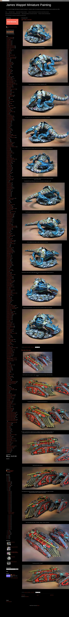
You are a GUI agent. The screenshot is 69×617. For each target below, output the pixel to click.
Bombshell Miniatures (10, 96)
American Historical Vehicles (11, 58)
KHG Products (9, 239)
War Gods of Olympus (10, 409)
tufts (7, 385)
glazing (8, 200)
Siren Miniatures (9, 346)
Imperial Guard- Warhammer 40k (11, 227)
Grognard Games (9, 209)
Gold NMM (8, 201)
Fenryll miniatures (9, 167)
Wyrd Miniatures (9, 450)
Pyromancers (9, 310)
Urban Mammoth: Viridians (10, 395)
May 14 (10, 511)
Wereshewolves (9, 431)
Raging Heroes (9, 312)
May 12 (10, 516)
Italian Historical (9, 233)
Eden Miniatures (9, 160)
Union (8, 392)
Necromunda (9, 273)
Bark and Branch (9, 73)
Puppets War (9, 309)
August (9, 486)
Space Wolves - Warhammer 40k (11, 359)
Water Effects (9, 428)
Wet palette (8, 432)
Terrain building (9, 376)
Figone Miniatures (9, 168)
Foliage (8, 174)
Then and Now (9, 380)
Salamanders (9, 332)
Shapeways (8, 342)
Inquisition (8, 230)
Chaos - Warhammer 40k (10, 107)
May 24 (10, 499)
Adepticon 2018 (9, 44)
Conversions (8, 124)
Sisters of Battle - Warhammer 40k (11, 347)
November (9, 483)
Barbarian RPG (9, 71)
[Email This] (35, 347)
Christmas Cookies (9, 108)
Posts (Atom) (27, 596)
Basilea (8, 74)
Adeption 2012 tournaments (11, 45)
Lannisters (8, 244)
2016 (8, 479)
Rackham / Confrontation (10, 311)
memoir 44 (8, 260)
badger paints (9, 69)
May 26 (10, 497)
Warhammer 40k (9, 411)
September (9, 485)
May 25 (10, 498)
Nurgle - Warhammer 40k (10, 280)
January (9, 534)
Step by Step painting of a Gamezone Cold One (29, 13)
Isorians (8, 232)
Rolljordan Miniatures (10, 329)
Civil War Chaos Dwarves (10, 111)
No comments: (32, 592)
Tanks (8, 373)
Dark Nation (8, 140)
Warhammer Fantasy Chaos (11, 413)
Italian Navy (8, 234)
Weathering (8, 430)
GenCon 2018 (9, 196)
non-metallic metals (9, 277)
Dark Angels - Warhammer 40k (11, 135)
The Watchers (9, 379)
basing (8, 75)
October (9, 484)
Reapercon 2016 (9, 317)
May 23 (10, 500)
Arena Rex (8, 60)
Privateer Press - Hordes (10, 306)
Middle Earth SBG (9, 264)
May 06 (10, 523)
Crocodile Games (9, 130)
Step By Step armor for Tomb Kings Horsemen (12, 13)
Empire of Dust (9, 162)
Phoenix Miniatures (9, 300)
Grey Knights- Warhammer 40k (11, 208)
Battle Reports (9, 77)
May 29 (10, 493)
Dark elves (8, 139)
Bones (8, 97)
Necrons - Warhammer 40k (10, 274)
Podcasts (8, 303)
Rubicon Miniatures (9, 331)
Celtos (8, 106)
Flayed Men (8, 171)
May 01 (10, 529)
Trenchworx (8, 384)
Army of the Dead (9, 62)
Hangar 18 (8, 212)
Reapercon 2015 (9, 316)
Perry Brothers (9, 299)
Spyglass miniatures (10, 360)
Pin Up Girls (8, 302)
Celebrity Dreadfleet (9, 105)
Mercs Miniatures (9, 262)
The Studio (8, 378)
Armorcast (8, 61)
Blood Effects (9, 91)
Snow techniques (9, 350)
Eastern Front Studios (10, 158)
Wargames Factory (9, 410)
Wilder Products (9, 437)
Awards (8, 68)
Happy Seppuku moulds (10, 213)
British (8, 98)
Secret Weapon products (10, 339)
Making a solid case (14, 561)
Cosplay (8, 127)
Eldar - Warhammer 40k (10, 161)
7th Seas (8, 39)
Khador (8, 237)
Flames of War (9, 170)
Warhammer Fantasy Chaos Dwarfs (12, 414)
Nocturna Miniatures (10, 276)
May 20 (10, 504)
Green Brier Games (9, 206)
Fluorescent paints (9, 172)
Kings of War (8, 242)
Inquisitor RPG (9, 231)
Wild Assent (8, 435)
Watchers (8, 427)
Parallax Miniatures (9, 295)
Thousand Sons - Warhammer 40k (11, 381)
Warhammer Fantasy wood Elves (11, 422)
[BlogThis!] (36, 347)
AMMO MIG (8, 59)
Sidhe (8, 345)
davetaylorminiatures (10, 470)
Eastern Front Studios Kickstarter (11, 159)
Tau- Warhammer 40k (10, 374)
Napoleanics (8, 272)
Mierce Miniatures (9, 265)
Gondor (8, 203)
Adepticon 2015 (9, 41)
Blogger (38, 605)
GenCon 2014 (9, 192)
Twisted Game (9, 387)
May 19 (10, 505)
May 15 (10, 510)
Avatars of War (9, 66)
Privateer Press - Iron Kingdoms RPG (12, 307)
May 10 (10, 518)
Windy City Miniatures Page (11, 438)
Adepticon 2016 (9, 42)
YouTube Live (9, 451)
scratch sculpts (9, 336)
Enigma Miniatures (9, 163)
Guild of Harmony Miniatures (11, 211)
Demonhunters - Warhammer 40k (11, 146)
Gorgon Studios (9, 205)
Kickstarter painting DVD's (10, 240)
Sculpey (8, 338)
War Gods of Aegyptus (10, 408)
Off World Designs (9, 282)
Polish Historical (9, 304)
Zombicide (8, 452)
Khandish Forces (9, 238)
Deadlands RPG (9, 144)
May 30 (10, 492)
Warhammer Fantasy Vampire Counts (12, 420)
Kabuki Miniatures (9, 236)
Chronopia (8, 109)
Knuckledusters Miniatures (10, 243)
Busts (7, 100)
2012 (8, 538)
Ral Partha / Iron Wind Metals (11, 313)
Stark (7, 361)
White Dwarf (8, 433)
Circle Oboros (9, 110)
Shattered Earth (9, 343)
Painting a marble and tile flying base (44, 13)
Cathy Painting (9, 103)
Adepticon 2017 (9, 43)
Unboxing (8, 390)
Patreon (8, 296)
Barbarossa (8, 72)
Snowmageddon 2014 (10, 351)
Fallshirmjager (9, 166)
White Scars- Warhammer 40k (11, 434)
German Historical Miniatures (11, 198)
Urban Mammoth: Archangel (11, 394)
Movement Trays (9, 269)
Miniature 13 (8, 266)
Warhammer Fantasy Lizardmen (11, 417)
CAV (7, 104)
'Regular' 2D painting (10, 37)
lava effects (8, 245)
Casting (8, 102)
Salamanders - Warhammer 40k (11, 333)
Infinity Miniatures (9, 229)
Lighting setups (9, 248)
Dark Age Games (9, 134)
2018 (8, 477)
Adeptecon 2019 (9, 40)
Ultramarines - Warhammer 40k (11, 389)
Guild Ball (8, 210)
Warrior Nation (9, 424)
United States (9, 393)
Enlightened (8, 164)
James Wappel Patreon (10, 235)
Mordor (8, 268)
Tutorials (8, 386)
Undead (8, 391)
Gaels (8, 181)
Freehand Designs (9, 179)
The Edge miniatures (10, 377)
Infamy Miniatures (9, 228)
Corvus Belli (8, 126)
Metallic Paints (9, 263)
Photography (9, 301)
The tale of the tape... (26, 350)
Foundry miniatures (9, 176)
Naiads (8, 271)
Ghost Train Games (9, 199)
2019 (8, 476)
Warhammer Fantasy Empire (11, 416)
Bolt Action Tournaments (10, 95)
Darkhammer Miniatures (10, 142)
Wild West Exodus (9, 436)
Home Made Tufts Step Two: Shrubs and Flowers (14, 552)
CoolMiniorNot (9, 125)
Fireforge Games (9, 169)
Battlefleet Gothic (9, 79)
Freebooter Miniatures (10, 178)
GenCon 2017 (9, 195)
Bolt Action (8, 94)
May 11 (10, 517)
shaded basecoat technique (11, 341)
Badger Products (9, 70)
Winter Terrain (9, 439)
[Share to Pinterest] (39, 347)
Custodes (8, 133)
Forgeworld (8, 175)
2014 (8, 535)
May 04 (10, 525)
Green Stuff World (9, 207)
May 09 (10, 519)
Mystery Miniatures (9, 270)
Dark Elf (8, 138)
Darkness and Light (9, 143)
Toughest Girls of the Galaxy (11, 383)
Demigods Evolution (10, 145)
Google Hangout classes (10, 204)
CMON (8, 113)
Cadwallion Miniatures (10, 101)
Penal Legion (9, 298)
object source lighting (10, 281)
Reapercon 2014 (9, 315)
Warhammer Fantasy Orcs (10, 418)
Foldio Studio (9, 173)
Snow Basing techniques (10, 349)
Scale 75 (8, 334)
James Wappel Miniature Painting (28, 5)
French (8, 180)
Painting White (9, 294)
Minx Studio (8, 267)
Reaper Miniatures (9, 314)
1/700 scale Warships (10, 38)
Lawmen (8, 246)
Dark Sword (8, 141)
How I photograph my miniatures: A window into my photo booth (15, 15)
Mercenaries (8, 261)
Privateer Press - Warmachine (11, 308)
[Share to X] (37, 347)
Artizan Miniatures (9, 64)
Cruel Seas (8, 131)
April (8, 530)
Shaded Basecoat (9, 340)
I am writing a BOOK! (9, 471)
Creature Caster (9, 129)
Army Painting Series (10, 63)
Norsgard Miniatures (10, 278)
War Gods (8, 407)
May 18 (10, 506)
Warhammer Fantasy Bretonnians (11, 412)
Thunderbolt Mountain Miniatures (11, 382)
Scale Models (9, 335)
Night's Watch (9, 275)
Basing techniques (9, 76)
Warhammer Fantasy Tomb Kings (11, 419)
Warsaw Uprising (9, 425)
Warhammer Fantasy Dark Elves (11, 415)
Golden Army (9, 202)
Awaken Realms (9, 67)
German (8, 197)
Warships (8, 426)
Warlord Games (9, 423)
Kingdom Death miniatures (10, 241)
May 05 (10, 524)
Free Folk (8, 177)
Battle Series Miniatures (10, 78)
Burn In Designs (9, 99)
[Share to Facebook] (38, 347)
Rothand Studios (9, 330)
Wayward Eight (9, 429)
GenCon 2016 (9, 194)
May (8, 490)
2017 (8, 478)
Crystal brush (9, 132)
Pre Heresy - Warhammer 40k (11, 305)
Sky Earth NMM (9, 348)
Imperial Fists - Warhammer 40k (11, 226)
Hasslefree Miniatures (10, 214)
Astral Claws (8, 65)
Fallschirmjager (9, 165)
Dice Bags (8, 147)
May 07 (10, 522)
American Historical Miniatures (11, 57)
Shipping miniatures (9, 344)
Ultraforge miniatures (10, 388)
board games (9, 93)
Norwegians (8, 279)
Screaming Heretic (9, 337)
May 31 (10, 491)
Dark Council (9, 136)
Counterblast (9, 128)
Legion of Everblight (9, 247)
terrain (8, 375)
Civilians (8, 112)
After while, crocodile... (26, 19)
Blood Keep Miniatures (10, 92)
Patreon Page (9, 297)
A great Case (13, 542)
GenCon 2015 (9, 193)
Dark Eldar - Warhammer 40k (11, 137)
